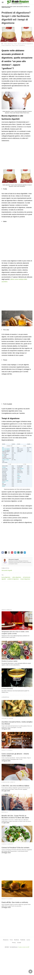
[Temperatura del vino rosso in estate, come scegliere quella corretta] (17, 620)
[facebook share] (3, 552)
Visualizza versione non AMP (23, 947)
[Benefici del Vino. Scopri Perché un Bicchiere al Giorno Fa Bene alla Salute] (17, 802)
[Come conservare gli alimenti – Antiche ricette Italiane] (17, 740)
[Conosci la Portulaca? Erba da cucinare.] (17, 834)
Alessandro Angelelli (14, 559)
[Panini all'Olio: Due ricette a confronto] (17, 888)
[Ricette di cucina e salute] (17, 650)
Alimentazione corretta (8, 782)
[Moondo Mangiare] (18, 2)
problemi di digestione (13, 579)
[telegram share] (25, 552)
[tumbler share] (22, 552)
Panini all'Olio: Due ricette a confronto (15, 902)
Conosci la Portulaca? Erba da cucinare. (16, 847)
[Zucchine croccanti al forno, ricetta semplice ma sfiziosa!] (17, 708)
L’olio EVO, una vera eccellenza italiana (15, 786)
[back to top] (30, 971)
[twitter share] (6, 552)
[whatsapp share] (18, 552)
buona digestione (6, 577)
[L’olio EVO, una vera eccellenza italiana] (17, 772)
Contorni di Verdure (7, 718)
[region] (17, 156)
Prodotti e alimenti (7, 750)
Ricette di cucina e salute (9, 661)
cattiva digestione (16, 577)
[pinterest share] (12, 552)
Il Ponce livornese (7, 688)
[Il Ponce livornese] (17, 677)
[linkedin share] (15, 552)
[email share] (9, 552)
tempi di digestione (25, 579)
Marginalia (5, 812)
